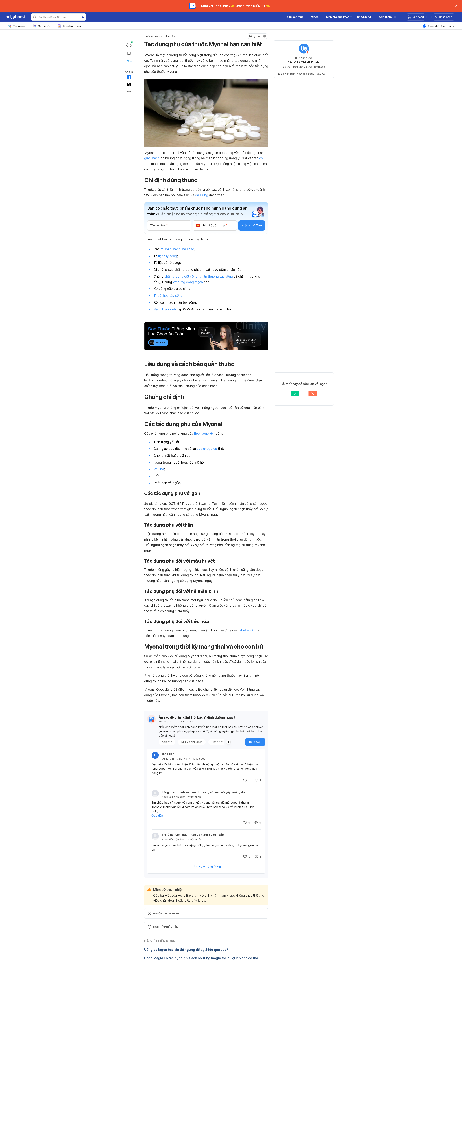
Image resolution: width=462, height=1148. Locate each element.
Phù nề (159, 469)
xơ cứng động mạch (188, 282)
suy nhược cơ (207, 449)
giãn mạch (152, 158)
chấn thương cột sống (181, 276)
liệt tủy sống (167, 256)
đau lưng (201, 195)
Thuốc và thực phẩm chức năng (159, 36)
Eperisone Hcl (204, 433)
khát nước (247, 630)
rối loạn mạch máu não (177, 249)
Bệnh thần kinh (165, 309)
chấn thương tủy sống (216, 276)
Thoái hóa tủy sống (168, 295)
